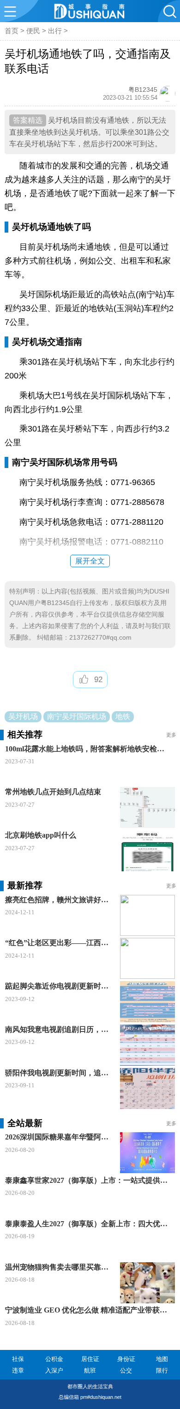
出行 (55, 31)
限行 (162, 1370)
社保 (18, 1358)
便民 (33, 31)
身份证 (126, 1358)
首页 (11, 31)
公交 (126, 1370)
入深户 (54, 1370)
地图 (162, 1358)
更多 (171, 734)
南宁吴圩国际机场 (76, 716)
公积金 (54, 1358)
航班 (90, 1370)
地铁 (122, 716)
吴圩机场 (23, 716)
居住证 (90, 1358)
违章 (18, 1370)
